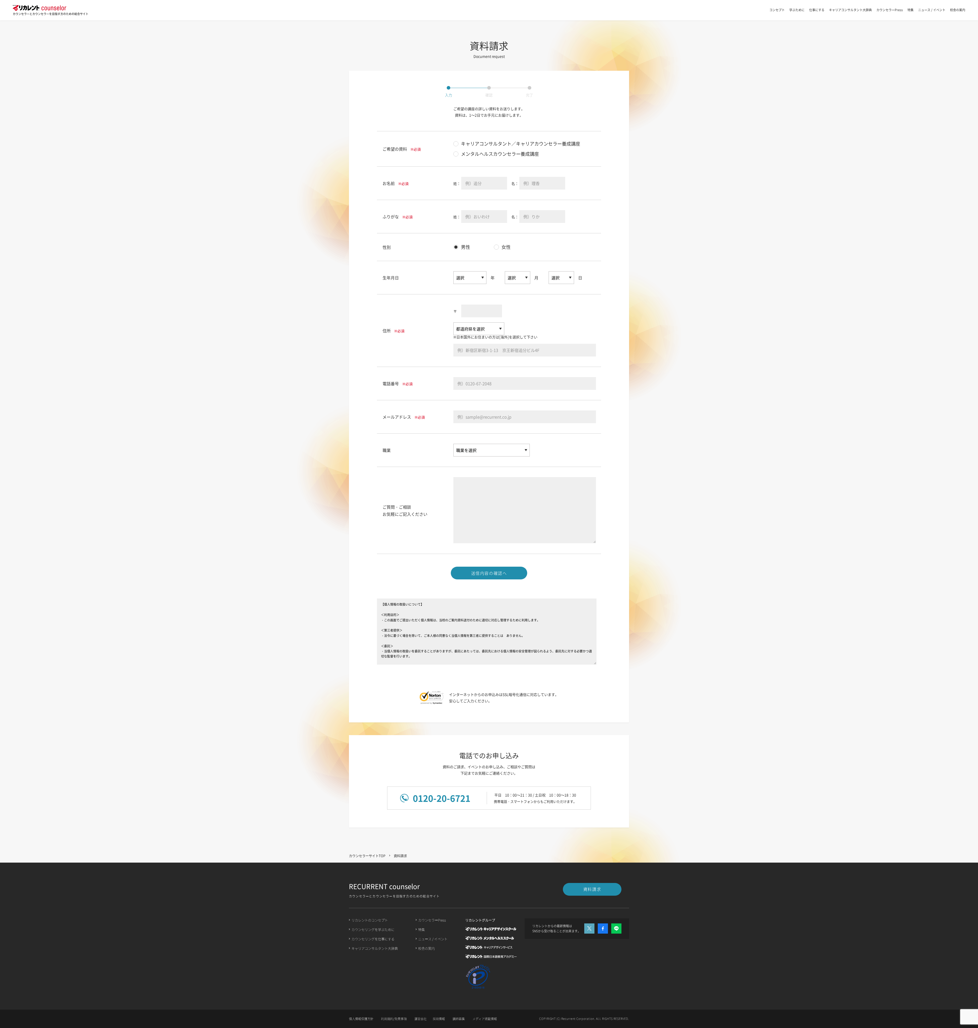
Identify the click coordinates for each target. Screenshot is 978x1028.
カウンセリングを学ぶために (373, 929)
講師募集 (459, 1019)
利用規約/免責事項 (394, 1019)
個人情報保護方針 (361, 1019)
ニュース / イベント (931, 10)
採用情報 (439, 1019)
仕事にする (816, 10)
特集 (910, 10)
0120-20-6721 (441, 798)
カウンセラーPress (889, 10)
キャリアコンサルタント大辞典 (850, 10)
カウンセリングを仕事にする (373, 938)
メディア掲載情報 (484, 1019)
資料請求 (592, 889)
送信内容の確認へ (489, 573)
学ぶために (797, 10)
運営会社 (420, 1019)
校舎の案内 (957, 10)
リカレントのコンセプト (369, 920)
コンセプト (777, 10)
